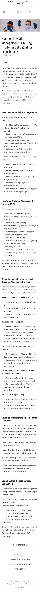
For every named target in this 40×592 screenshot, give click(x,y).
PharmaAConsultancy (19, 581)
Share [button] (6, 62)
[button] (4, 12)
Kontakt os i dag (8, 527)
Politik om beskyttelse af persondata (23, 584)
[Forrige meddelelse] (4, 2)
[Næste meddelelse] (35, 2)
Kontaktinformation (21, 587)
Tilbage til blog (21, 544)
